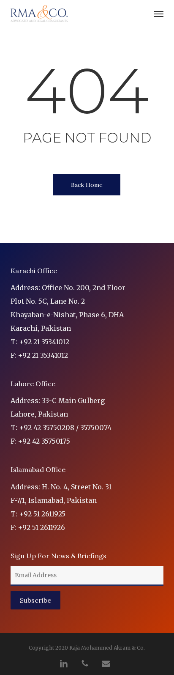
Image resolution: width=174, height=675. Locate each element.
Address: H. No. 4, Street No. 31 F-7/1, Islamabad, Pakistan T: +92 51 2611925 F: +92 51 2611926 (61, 507)
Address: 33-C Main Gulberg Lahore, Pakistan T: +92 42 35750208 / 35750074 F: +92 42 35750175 (61, 420)
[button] (158, 13)
